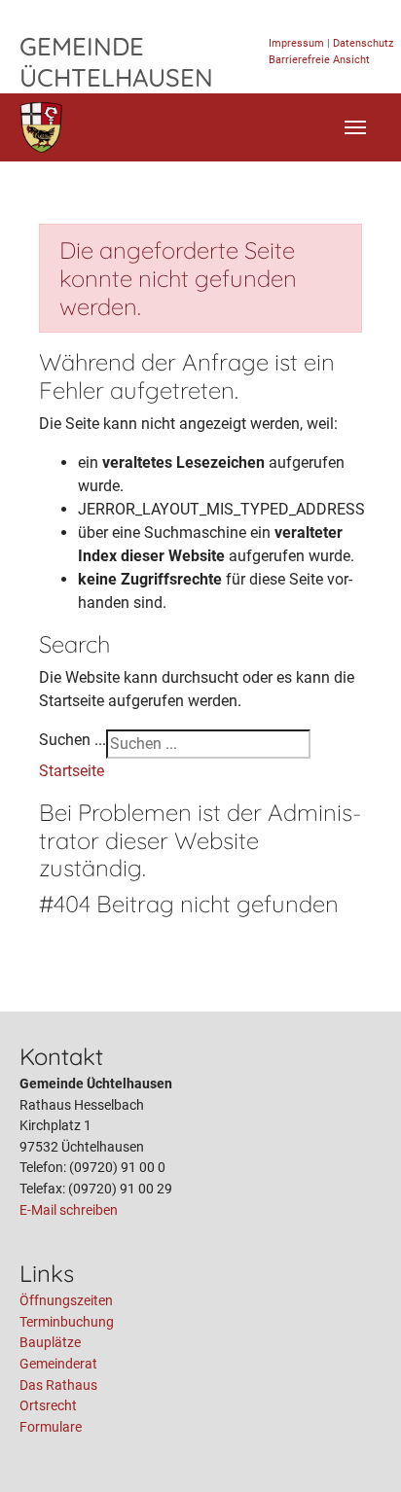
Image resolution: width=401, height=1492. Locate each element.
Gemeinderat (58, 1364)
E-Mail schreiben (68, 1210)
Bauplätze (50, 1342)
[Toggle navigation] (355, 127)
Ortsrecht (48, 1406)
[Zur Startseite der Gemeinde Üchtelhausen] (41, 127)
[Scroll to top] (358, 1449)
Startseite (71, 771)
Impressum (296, 43)
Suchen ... (72, 739)
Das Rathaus (58, 1385)
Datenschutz (363, 43)
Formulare (50, 1427)
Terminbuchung (66, 1322)
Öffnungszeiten (66, 1301)
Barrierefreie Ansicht (319, 59)
